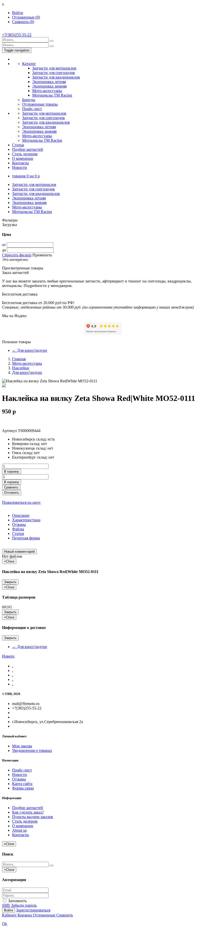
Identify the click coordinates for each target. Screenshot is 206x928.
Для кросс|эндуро (29, 350)
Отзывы (19, 779)
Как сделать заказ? (28, 812)
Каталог (29, 63)
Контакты (20, 163)
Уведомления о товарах (32, 750)
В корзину (11, 471)
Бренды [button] (28, 100)
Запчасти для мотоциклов (54, 68)
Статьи (18, 145)
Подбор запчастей (27, 149)
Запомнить (17, 901)
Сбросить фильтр (16, 255)
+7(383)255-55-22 (16, 35)
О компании (22, 158)
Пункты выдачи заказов (32, 817)
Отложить (11, 492)
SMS (6, 905)
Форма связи (23, 788)
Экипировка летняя (49, 82)
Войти (17, 13)
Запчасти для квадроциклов (56, 77)
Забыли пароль (24, 905)
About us (19, 830)
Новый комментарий (19, 551)
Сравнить (11, 487)
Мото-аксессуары (47, 91)
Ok (4, 923)
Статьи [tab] (18, 533)
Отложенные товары (40, 104)
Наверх (8, 656)
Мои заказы (22, 746)
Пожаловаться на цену (21, 502)
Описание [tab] (20, 515)
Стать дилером (24, 154)
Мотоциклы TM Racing (52, 95)
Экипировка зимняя (49, 86)
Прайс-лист (32, 109)
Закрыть (10, 582)
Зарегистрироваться (33, 910)
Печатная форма (26, 538)
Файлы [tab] (18, 529)
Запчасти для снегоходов (53, 72)
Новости (19, 167)
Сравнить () (23, 22)
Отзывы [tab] (19, 524)
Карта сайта (22, 783)
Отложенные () (26, 17)
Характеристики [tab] (26, 520)
